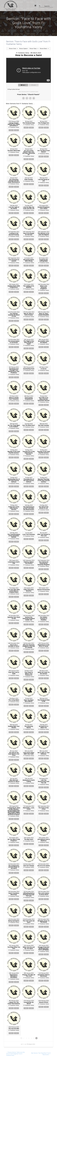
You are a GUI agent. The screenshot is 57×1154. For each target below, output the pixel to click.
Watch (23, 85)
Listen (34, 85)
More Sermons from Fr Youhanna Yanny (28, 91)
